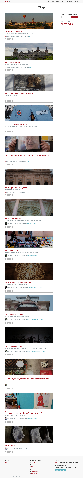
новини (31, 384)
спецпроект (35, 384)
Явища (6, 467)
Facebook (33, 462)
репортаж (31, 36)
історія (33, 351)
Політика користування (10, 469)
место (31, 418)
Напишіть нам (34, 471)
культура (29, 255)
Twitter (32, 467)
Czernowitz (29, 319)
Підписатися (74, 17)
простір (36, 287)
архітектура (34, 319)
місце (30, 67)
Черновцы (35, 418)
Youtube (33, 464)
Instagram (33, 469)
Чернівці (34, 223)
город (28, 418)
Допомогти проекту (60, 470)
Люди (6, 462)
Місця (6, 464)
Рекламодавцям (35, 473)
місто (28, 223)
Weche (56, 462)
